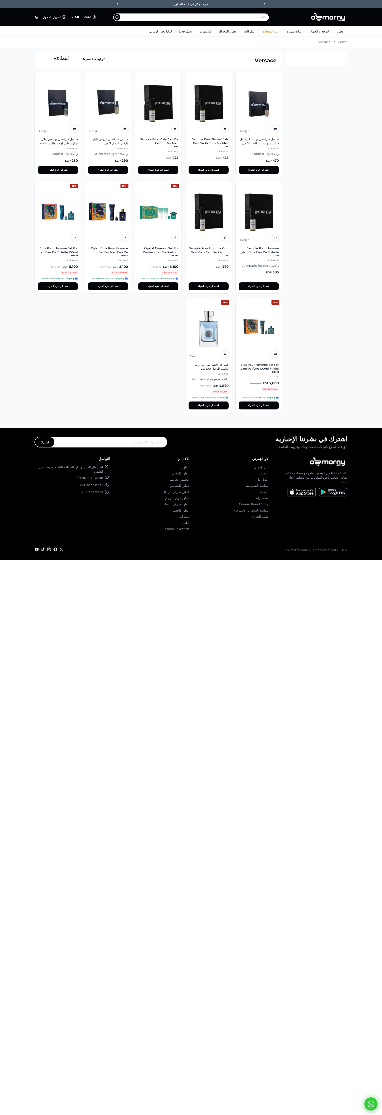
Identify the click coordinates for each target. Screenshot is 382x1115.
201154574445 (92, 492)
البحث (264, 473)
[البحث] (116, 17)
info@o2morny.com (88, 478)
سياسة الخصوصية (256, 485)
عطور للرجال (180, 473)
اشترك (44, 442)
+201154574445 (91, 485)
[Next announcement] (264, 4)
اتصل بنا (263, 479)
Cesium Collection (176, 529)
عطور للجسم (180, 510)
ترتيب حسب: (94, 58)
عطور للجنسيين (179, 485)
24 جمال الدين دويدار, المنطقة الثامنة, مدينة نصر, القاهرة (71, 469)
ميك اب (184, 516)
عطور (340, 31)
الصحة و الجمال (319, 31)
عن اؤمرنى (261, 467)
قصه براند (262, 498)
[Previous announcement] (118, 4)
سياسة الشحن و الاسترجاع (251, 510)
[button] (36, 17)
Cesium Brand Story (253, 504)
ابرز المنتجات (270, 31)
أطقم (185, 523)
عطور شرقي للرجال (176, 492)
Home (343, 42)
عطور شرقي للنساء (176, 504)
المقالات (263, 492)
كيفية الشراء (260, 516)
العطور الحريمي (179, 479)
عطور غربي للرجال (176, 498)
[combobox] (200, 17)
